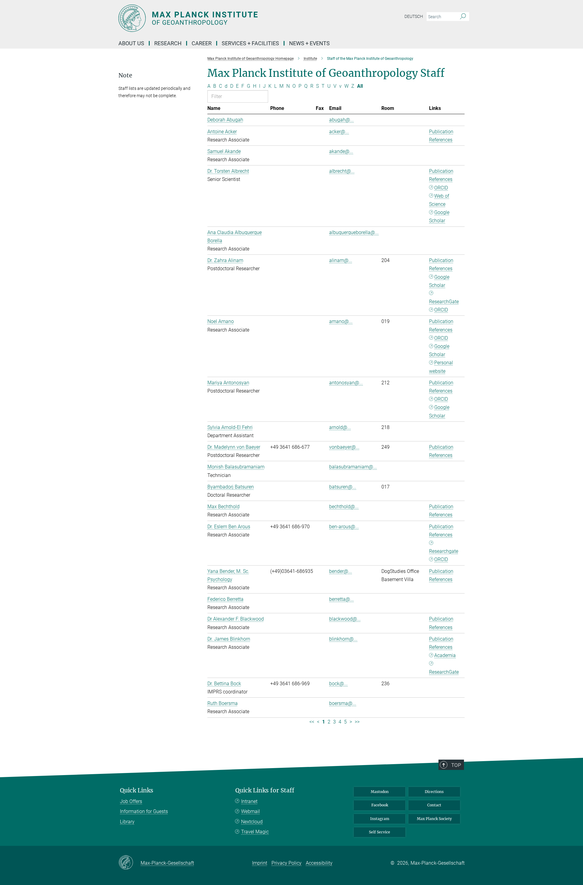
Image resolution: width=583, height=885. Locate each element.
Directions (434, 791)
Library (127, 822)
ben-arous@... (344, 526)
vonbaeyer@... (344, 447)
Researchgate (443, 551)
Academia (445, 655)
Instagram (379, 818)
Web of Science (439, 200)
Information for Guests (144, 811)
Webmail (250, 811)
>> (357, 722)
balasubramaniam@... (353, 467)
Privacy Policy (286, 863)
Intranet (249, 801)
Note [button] (125, 75)
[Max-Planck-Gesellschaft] (129, 863)
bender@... (340, 571)
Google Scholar (439, 216)
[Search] (463, 16)
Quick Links (136, 790)
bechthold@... (344, 506)
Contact (434, 805)
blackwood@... (345, 619)
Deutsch (413, 16)
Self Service (379, 832)
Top (456, 765)
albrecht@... (342, 171)
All (360, 86)
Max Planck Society (434, 818)
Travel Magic (255, 832)
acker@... (339, 131)
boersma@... (342, 703)
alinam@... (340, 260)
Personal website (441, 367)
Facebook (379, 805)
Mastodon (380, 791)
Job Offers (131, 801)
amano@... (341, 321)
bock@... (338, 683)
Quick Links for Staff (264, 790)
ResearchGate (444, 302)
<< (311, 722)
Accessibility (319, 863)
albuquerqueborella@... (354, 232)
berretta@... (341, 599)
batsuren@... (342, 487)
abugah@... (341, 120)
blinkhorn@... (343, 639)
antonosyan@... (346, 383)
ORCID (441, 188)
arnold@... (340, 427)
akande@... (341, 151)
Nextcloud (252, 822)
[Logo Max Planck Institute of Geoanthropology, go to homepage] (232, 18)
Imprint (259, 863)
